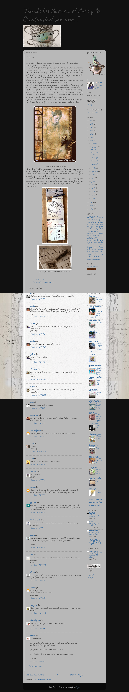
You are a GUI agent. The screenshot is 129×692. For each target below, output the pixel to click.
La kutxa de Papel (94, 424)
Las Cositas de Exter (95, 502)
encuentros (90, 233)
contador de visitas (92, 266)
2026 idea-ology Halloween (94, 516)
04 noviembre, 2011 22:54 (38, 395)
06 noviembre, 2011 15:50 (37, 528)
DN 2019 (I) (99, 323)
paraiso (96, 247)
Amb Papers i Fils (94, 321)
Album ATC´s (95, 158)
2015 (91, 127)
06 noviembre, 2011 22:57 (38, 598)
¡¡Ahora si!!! (94, 161)
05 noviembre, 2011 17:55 (37, 495)
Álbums (90, 217)
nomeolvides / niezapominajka (93, 390)
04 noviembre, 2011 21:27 (37, 347)
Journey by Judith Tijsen (94, 525)
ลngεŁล (32, 387)
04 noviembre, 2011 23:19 (37, 423)
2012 (91, 137)
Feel (97, 356)
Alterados (99, 217)
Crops (101, 224)
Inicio (56, 675)
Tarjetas (90, 257)
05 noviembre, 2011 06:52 (38, 452)
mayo (93, 185)
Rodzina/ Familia (98, 393)
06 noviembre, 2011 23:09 (38, 613)
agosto (94, 175)
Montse (32, 306)
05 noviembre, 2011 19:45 (37, 513)
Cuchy (32, 402)
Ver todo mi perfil (99, 86)
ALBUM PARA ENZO (99, 406)
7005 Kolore (93, 413)
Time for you (93, 468)
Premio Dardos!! (98, 492)
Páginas (90, 247)
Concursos (90, 224)
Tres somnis (33, 369)
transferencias (90, 259)
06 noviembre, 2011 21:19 (37, 580)
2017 (91, 121)
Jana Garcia (33, 605)
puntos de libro (92, 252)
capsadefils (92, 331)
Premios (100, 249)
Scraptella (92, 296)
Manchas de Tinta (92, 113)
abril (93, 188)
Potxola (32, 588)
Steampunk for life (99, 481)
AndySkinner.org (94, 531)
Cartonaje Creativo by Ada (95, 378)
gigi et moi (33, 502)
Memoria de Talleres (95, 244)
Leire (32, 459)
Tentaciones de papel (95, 434)
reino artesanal (93, 551)
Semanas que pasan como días (95, 307)
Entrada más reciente (35, 675)
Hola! (97, 448)
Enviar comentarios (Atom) (43, 680)
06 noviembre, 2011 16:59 (37, 548)
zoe (31, 293)
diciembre (94, 144)
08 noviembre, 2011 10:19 (37, 628)
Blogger (77, 687)
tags (93, 254)
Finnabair (92, 522)
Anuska (32, 535)
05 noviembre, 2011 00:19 (37, 436)
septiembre (95, 171)
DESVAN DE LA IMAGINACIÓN (95, 402)
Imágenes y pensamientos (95, 237)
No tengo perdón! (98, 437)
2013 (91, 134)
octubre (94, 168)
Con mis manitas (97, 222)
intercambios (91, 240)
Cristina (32, 636)
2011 (91, 141)
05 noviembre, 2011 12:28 (38, 465)
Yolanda (38, 280)
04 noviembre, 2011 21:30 (37, 362)
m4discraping (93, 489)
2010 (91, 202)
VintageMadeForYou (90, 577)
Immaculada (34, 472)
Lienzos (95, 243)
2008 (92, 209)
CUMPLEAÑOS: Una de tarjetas (98, 418)
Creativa (93, 150)
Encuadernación (37, 282)
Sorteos (101, 252)
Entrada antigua (76, 675)
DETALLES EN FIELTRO (99, 462)
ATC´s (101, 220)
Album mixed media (98, 382)
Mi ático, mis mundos (95, 499)
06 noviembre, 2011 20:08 (38, 565)
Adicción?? (94, 164)
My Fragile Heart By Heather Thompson (95, 533)
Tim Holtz (92, 513)
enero (93, 198)
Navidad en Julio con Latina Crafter (99, 371)
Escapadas (99, 233)
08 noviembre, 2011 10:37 (37, 662)
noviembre (95, 147)
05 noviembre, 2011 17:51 (37, 480)
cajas (88, 222)
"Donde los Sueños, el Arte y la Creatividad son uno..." (61, 14)
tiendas (101, 257)
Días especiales (95, 228)
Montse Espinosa (35, 430)
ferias (89, 236)
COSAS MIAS (94, 457)
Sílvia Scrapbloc (35, 620)
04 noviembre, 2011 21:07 (37, 299)
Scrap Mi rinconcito (95, 478)
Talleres (99, 254)
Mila (31, 555)
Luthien (32, 487)
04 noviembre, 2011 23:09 (38, 408)
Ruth (32, 443)
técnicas (96, 257)
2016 (91, 124)
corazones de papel (94, 505)
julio (93, 178)
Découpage (99, 226)
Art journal (92, 219)
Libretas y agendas (48, 282)
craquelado (96, 224)
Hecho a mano (93, 342)
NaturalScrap (34, 415)
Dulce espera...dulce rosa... (96, 154)
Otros (101, 245)
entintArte (90, 105)
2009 (92, 206)
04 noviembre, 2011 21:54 (37, 380)
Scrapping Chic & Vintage (94, 446)
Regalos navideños (98, 334)
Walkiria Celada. (35, 520)
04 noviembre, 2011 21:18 (37, 334)
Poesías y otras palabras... (95, 248)
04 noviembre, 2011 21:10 (37, 316)
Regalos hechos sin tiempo (99, 300)
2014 (91, 131)
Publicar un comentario (35, 666)
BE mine (92, 355)
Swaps (89, 254)
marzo (94, 192)
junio (93, 181)
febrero (94, 195)
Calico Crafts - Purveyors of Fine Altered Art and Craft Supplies (95, 541)
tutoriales (97, 259)
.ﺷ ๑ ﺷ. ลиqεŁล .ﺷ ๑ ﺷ (95, 366)
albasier (32, 572)
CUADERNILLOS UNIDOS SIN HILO (95, 555)
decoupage (89, 227)
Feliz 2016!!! (98, 427)
